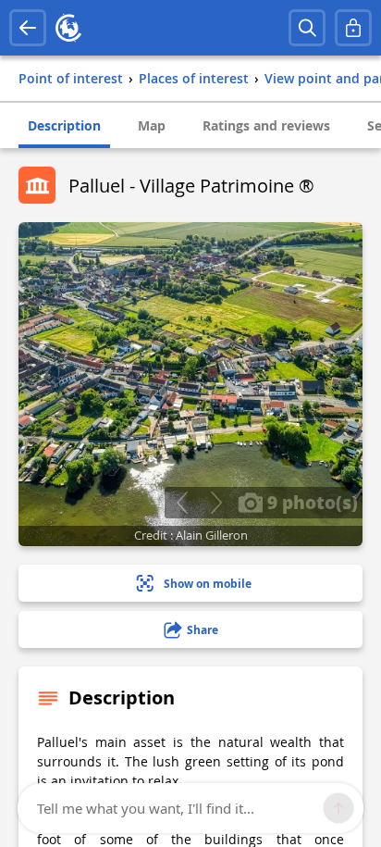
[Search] (307, 27)
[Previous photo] (182, 503)
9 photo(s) (310, 502)
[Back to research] (27, 27)
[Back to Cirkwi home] (68, 28)
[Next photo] (216, 503)
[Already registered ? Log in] (353, 27)
